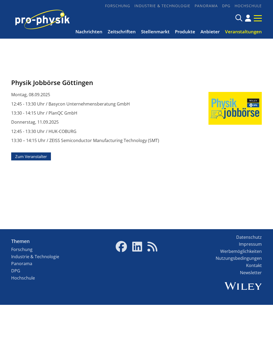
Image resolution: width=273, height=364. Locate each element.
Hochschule (248, 5)
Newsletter (251, 273)
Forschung (117, 5)
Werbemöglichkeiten (241, 251)
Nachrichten (88, 32)
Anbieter (210, 32)
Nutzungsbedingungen (239, 258)
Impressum (250, 244)
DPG (226, 5)
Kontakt (254, 265)
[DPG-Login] (248, 18)
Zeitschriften (122, 32)
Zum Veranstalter (31, 156)
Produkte (185, 32)
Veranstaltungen (243, 32)
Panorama (206, 5)
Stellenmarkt (155, 32)
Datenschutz (249, 237)
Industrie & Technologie (162, 5)
